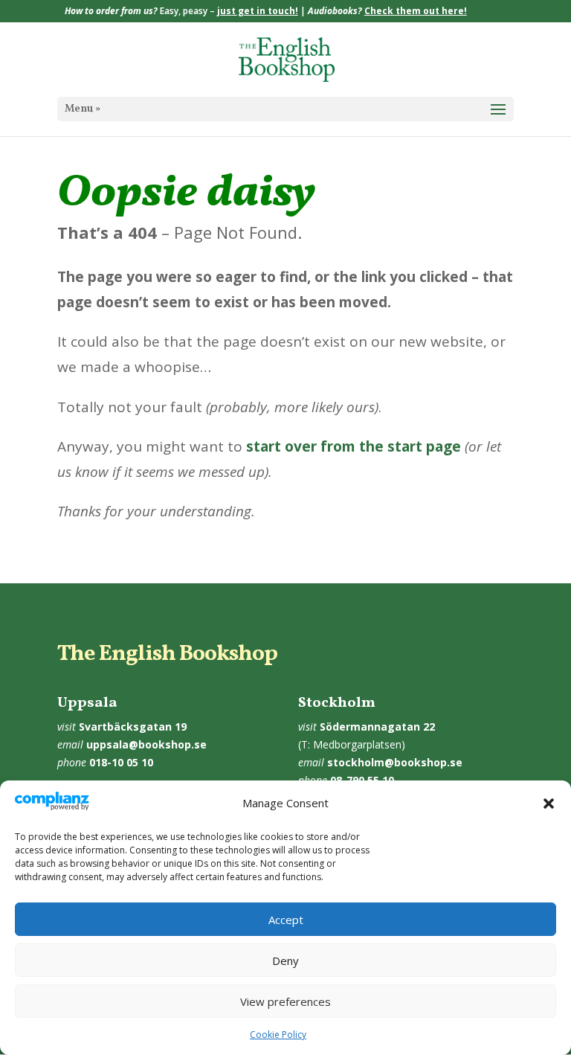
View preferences (285, 1001)
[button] (548, 803)
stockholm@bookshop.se (394, 762)
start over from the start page (353, 446)
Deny (285, 960)
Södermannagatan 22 (377, 726)
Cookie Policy (278, 1034)
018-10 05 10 (121, 762)
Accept (285, 919)
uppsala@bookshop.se (146, 744)
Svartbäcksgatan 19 (133, 726)
